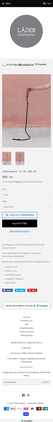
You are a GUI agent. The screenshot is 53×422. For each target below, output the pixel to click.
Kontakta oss (26, 321)
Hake (4, 201)
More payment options (20, 231)
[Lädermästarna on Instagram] (28, 395)
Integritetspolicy (27, 328)
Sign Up (45, 382)
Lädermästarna (19, 403)
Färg (4, 189)
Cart (49, 3)
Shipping (18, 182)
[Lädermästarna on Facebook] (23, 395)
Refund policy (27, 335)
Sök (26, 324)
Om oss (26, 317)
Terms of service (27, 332)
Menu (8, 3)
